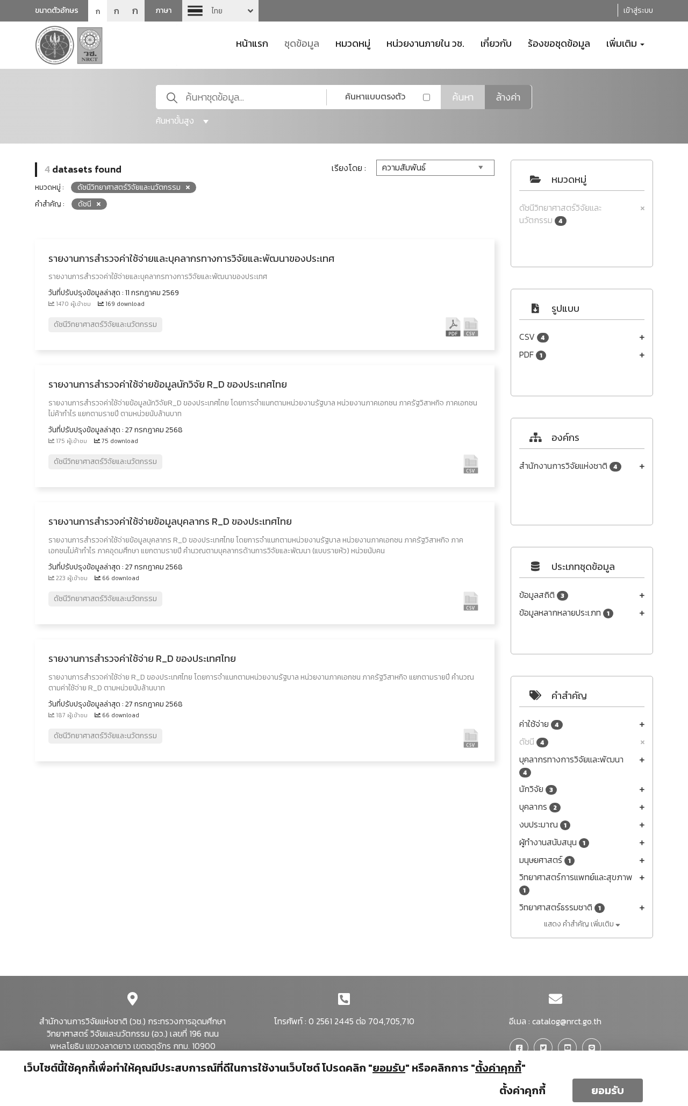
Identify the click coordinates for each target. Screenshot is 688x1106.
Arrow (220, 11)
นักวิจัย (536, 789)
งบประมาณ (543, 824)
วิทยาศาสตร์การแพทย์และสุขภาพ (576, 883)
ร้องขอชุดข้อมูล (559, 42)
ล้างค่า (508, 97)
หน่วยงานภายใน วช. (425, 42)
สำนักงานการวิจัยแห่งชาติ (568, 466)
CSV (532, 337)
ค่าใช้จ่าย (539, 724)
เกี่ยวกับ (496, 42)
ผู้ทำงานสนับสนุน (552, 842)
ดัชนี (531, 742)
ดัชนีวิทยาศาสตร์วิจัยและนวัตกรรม (560, 214)
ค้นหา (463, 97)
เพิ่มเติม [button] (622, 42)
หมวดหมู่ (352, 42)
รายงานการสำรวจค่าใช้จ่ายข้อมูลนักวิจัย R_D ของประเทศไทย (167, 384)
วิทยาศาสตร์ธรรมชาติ (560, 907)
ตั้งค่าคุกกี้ (522, 1090)
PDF (530, 354)
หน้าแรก (252, 42)
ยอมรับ (607, 1090)
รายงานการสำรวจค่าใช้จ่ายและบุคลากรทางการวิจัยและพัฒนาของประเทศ (191, 258)
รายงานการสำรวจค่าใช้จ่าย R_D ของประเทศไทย (142, 658)
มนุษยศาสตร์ (545, 860)
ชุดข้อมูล (301, 42)
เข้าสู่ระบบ (638, 10)
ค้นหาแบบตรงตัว (375, 96)
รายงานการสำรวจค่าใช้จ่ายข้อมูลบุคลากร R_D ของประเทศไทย (170, 521)
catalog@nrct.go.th (566, 1021)
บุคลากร (538, 807)
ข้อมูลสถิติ (541, 595)
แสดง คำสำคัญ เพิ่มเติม (579, 924)
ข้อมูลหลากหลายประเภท (564, 612)
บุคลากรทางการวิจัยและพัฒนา (571, 765)
